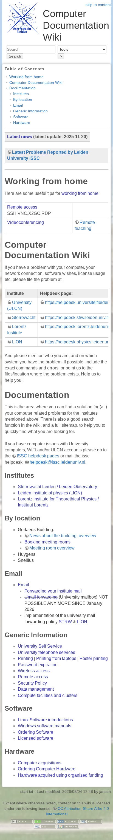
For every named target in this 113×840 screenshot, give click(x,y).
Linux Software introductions (45, 719)
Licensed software (35, 738)
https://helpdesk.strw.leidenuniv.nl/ (78, 317)
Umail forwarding (41, 597)
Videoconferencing (25, 222)
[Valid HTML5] (91, 821)
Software (21, 117)
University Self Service (40, 646)
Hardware (21, 122)
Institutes (21, 94)
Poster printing (94, 658)
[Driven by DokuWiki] (68, 826)
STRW (65, 621)
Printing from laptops (56, 658)
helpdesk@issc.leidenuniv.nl (57, 462)
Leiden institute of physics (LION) (50, 493)
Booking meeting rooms (47, 542)
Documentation (22, 88)
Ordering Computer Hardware (46, 769)
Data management (36, 689)
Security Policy (32, 683)
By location (22, 99)
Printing (25, 658)
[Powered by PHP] (68, 821)
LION (17, 342)
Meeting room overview (52, 548)
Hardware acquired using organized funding (60, 775)
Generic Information (30, 111)
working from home (79, 193)
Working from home (26, 77)
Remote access (22, 207)
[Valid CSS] (45, 826)
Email (18, 105)
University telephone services (46, 652)
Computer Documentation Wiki (35, 82)
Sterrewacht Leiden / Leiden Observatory (57, 486)
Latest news (19, 136)
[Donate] (45, 821)
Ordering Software (35, 732)
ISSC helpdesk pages (38, 456)
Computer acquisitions (39, 763)
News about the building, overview (62, 535)
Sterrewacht (23, 317)
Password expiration (38, 664)
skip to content (98, 4)
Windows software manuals (44, 726)
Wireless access (34, 670)
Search (15, 56)
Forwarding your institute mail (53, 591)
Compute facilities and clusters (47, 695)
